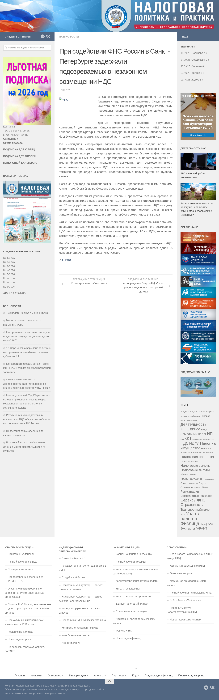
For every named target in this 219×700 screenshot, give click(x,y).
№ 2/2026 (9, 262)
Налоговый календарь (21, 554)
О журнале (54, 675)
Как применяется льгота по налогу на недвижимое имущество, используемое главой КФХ (26, 336)
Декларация (192, 420)
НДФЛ (194, 443)
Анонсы (98, 675)
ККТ (188, 438)
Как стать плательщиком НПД (187, 566)
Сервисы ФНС (193, 500)
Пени (205, 487)
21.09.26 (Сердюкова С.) (195, 60)
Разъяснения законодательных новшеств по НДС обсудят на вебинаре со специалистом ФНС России (26, 419)
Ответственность (189, 483)
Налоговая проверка (197, 456)
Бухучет (197, 416)
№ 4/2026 (9, 270)
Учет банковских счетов (76, 635)
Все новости (69, 36)
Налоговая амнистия (202, 452)
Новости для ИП (71, 643)
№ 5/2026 (9, 274)
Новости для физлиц (128, 638)
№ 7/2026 (9, 282)
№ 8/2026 (9, 286)
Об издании (10, 139)
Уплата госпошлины (128, 588)
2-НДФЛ (185, 411)
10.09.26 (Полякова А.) (194, 53)
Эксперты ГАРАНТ (194, 528)
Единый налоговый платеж (132, 604)
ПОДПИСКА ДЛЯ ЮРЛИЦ (19, 149)
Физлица (190, 523)
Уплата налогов (191, 516)
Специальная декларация (131, 611)
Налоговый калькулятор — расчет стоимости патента (80, 587)
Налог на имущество (198, 445)
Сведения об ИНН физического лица (84, 620)
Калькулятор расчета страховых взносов (79, 610)
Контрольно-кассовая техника (80, 628)
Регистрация (190, 491)
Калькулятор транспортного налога (137, 581)
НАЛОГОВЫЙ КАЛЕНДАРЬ (20, 163)
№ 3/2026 (9, 266)
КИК (182, 439)
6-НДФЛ (202, 411)
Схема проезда (13, 143)
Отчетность (187, 487)
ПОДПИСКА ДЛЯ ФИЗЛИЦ (19, 156)
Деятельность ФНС (193, 426)
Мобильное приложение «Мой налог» (186, 583)
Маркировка (208, 439)
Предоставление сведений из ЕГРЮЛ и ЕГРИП (24, 579)
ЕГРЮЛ (195, 429)
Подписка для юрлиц (191, 675)
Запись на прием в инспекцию (134, 554)
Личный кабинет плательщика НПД (190, 592)
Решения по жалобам (21, 632)
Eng (134, 675)
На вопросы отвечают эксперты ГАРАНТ (25, 649)
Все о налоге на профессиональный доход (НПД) (190, 556)
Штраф (203, 524)
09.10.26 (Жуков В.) (192, 79)
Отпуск (202, 483)
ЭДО (210, 524)
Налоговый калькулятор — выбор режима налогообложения (80, 599)
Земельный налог (193, 434)
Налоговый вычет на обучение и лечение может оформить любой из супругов (24, 447)
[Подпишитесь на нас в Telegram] (43, 36)
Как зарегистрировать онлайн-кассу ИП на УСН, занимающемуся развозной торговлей (27, 368)
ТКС (202, 505)
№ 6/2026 (9, 278)
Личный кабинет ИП (73, 558)
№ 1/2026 (9, 258)
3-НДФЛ (194, 411)
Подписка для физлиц (159, 675)
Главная (20, 675)
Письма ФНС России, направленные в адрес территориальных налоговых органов (28, 608)
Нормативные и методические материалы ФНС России (24, 622)
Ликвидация (197, 439)
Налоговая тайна (189, 461)
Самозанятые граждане (196, 495)
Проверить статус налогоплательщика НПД (182, 610)
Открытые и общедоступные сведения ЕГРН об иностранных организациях (24, 593)
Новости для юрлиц (19, 639)
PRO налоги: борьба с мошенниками (27, 313)
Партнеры (118, 675)
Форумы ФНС (124, 630)
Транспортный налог (196, 509)
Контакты (36, 675)
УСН (183, 514)
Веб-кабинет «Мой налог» (185, 600)
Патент (197, 487)
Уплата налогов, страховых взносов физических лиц (135, 571)
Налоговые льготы (195, 469)
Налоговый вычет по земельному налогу (134, 621)
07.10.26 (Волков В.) (192, 73)
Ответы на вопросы (181, 573)
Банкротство (187, 416)
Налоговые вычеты (196, 465)
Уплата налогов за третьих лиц (134, 596)
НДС (185, 443)
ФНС (64, 260)
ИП (210, 434)
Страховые (190, 504)
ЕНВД (204, 429)
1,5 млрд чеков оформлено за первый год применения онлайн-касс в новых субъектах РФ (27, 352)
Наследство (209, 479)
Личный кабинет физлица (131, 562)
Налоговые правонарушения (192, 476)
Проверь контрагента (20, 569)
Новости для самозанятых (185, 619)
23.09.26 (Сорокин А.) (193, 66)
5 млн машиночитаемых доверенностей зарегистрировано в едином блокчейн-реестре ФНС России (26, 384)
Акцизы (210, 411)
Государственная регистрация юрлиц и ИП (82, 568)
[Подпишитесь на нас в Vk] (48, 36)
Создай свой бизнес (74, 577)
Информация (77, 675)
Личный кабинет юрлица (22, 562)
